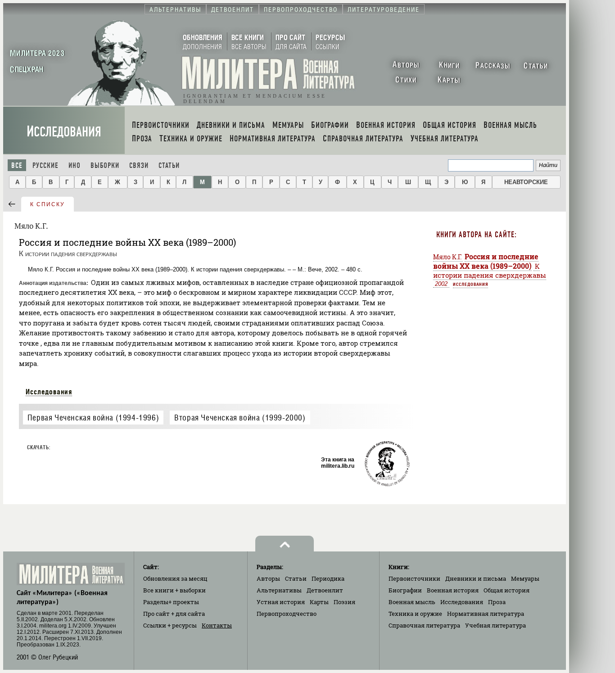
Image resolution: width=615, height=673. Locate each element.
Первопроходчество (287, 614)
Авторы (268, 578)
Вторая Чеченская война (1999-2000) (239, 417)
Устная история (281, 602)
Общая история (506, 590)
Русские (45, 165)
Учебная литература (495, 625)
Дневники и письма (475, 578)
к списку (47, 204)
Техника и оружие (415, 614)
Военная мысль (412, 602)
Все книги (174, 590)
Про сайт (174, 614)
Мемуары (525, 578)
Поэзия (344, 602)
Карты (319, 602)
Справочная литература (424, 625)
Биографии (405, 590)
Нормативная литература (485, 614)
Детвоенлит (325, 590)
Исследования (64, 131)
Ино (74, 165)
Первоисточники (414, 578)
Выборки (104, 165)
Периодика (328, 578)
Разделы (171, 602)
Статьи (169, 165)
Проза (497, 602)
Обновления (175, 578)
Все (17, 165)
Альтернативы (279, 590)
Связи (139, 165)
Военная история (453, 590)
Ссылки (170, 625)
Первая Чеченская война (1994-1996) (93, 417)
